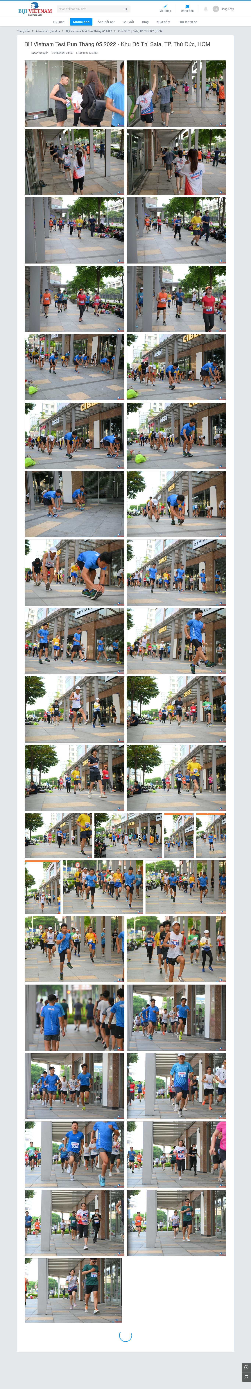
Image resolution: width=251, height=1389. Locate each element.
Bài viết (128, 22)
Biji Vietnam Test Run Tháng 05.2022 (89, 31)
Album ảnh (81, 22)
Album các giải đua (48, 31)
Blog (145, 22)
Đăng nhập (227, 8)
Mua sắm (163, 22)
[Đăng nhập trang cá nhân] (216, 9)
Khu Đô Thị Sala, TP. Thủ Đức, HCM (140, 31)
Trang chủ (24, 31)
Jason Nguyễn (39, 52)
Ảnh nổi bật (106, 22)
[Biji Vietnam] (35, 8)
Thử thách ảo (188, 22)
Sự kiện (59, 22)
